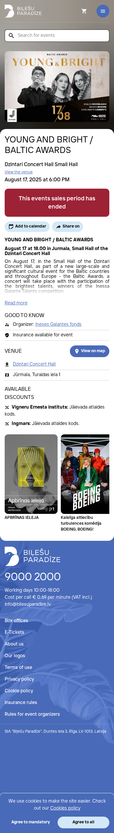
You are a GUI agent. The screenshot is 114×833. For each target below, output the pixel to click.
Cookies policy (65, 808)
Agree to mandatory (30, 822)
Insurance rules (21, 703)
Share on (71, 226)
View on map (93, 351)
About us (14, 644)
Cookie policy (19, 691)
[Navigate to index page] (23, 11)
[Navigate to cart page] (76, 11)
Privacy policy (19, 679)
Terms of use (18, 667)
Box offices (16, 621)
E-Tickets (14, 632)
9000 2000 (33, 577)
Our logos (15, 656)
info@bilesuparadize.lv (28, 604)
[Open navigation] (102, 11)
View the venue (19, 172)
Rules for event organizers (32, 714)
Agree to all (83, 822)
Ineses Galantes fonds (58, 324)
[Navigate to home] (32, 556)
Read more (16, 303)
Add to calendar (30, 226)
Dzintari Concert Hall (34, 364)
